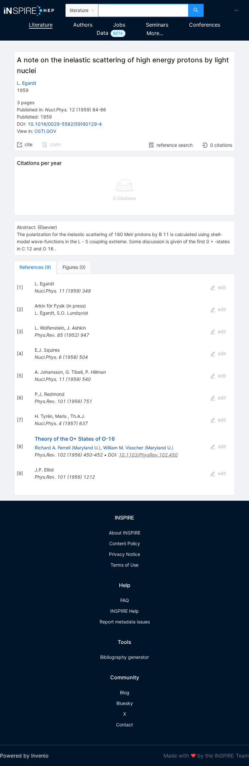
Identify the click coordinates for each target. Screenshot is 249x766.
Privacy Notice (124, 554)
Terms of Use (124, 565)
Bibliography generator (124, 657)
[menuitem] (236, 10)
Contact (124, 724)
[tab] (35, 267)
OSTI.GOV (45, 131)
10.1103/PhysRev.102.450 (148, 455)
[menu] (227, 10)
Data (102, 33)
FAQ (124, 600)
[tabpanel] (124, 385)
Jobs (119, 24)
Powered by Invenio (24, 755)
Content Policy (124, 543)
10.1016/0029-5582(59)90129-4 (65, 124)
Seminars (157, 24)
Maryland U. (86, 447)
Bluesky (124, 703)
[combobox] (143, 10)
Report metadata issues (125, 621)
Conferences (204, 24)
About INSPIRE (124, 532)
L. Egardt (26, 83)
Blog (124, 692)
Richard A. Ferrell (52, 447)
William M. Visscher (123, 447)
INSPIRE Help (124, 611)
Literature (41, 24)
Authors (82, 24)
